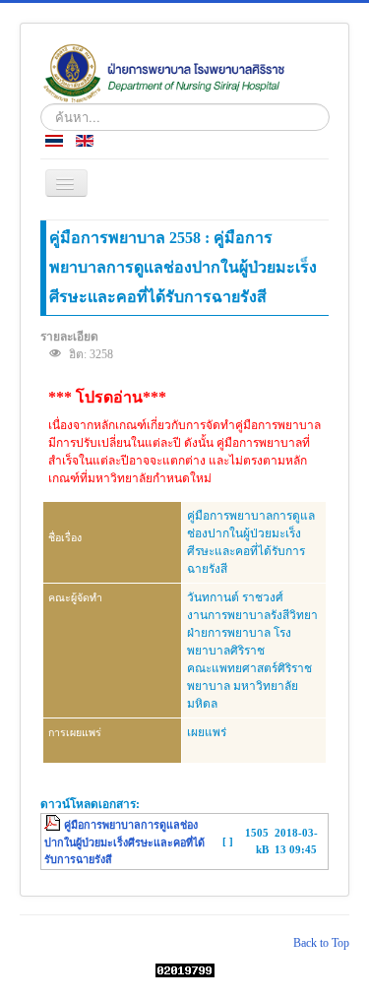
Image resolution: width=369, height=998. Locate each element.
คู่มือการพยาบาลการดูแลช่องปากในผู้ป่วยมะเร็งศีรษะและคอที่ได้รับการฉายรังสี (124, 842)
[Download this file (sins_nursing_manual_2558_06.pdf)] (54, 825)
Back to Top (321, 943)
